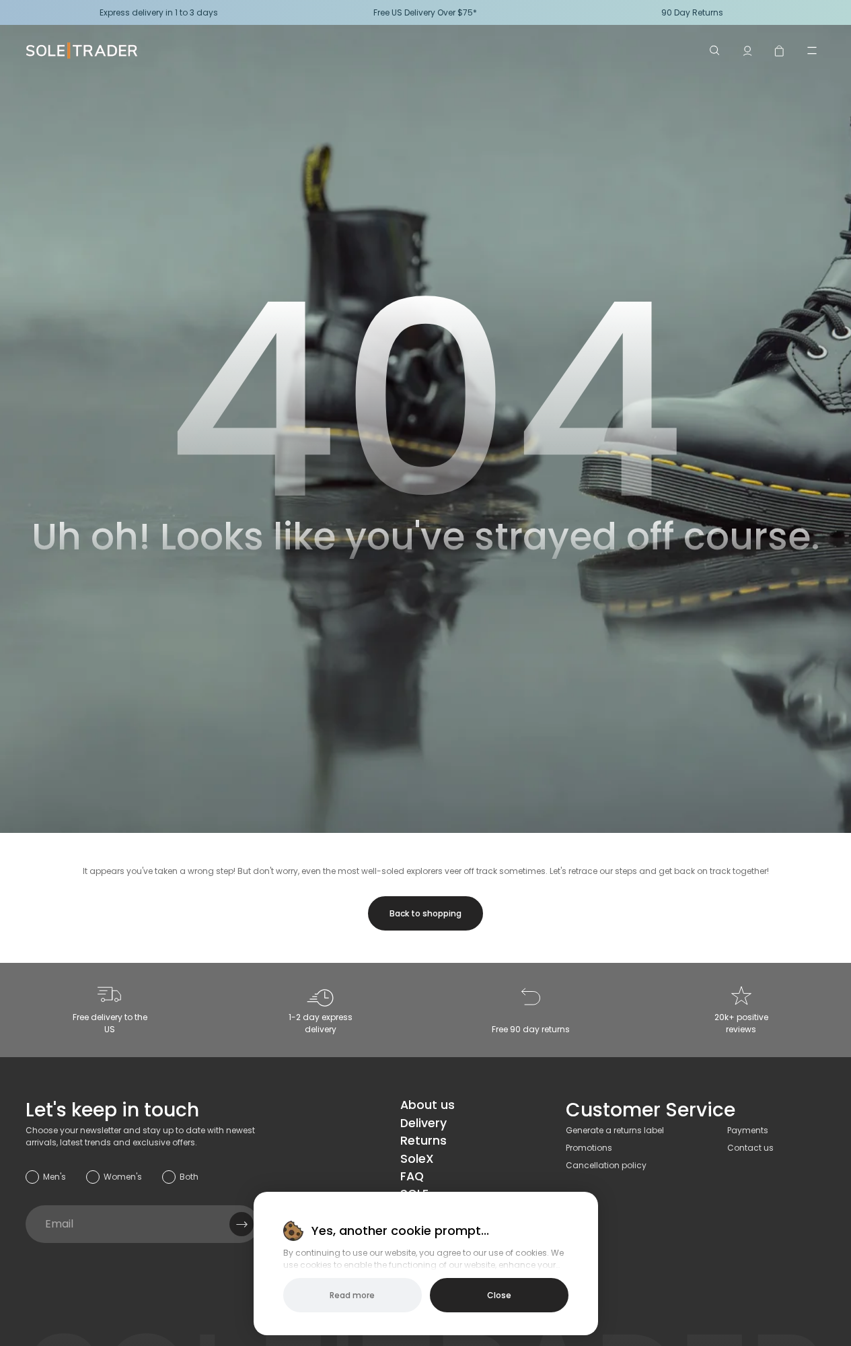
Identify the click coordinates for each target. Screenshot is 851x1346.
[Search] (715, 50)
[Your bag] (779, 50)
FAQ (412, 1176)
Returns (423, 1141)
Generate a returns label (615, 1130)
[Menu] (812, 50)
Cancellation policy (606, 1165)
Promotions (589, 1147)
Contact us (750, 1147)
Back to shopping (425, 913)
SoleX (417, 1159)
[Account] (747, 50)
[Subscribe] (241, 1224)
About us (427, 1105)
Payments (747, 1130)
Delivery (423, 1123)
